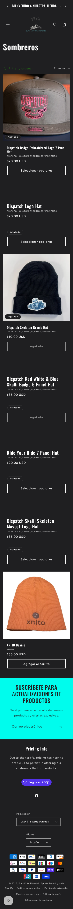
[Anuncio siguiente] (66, 6)
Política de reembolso (28, 888)
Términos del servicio (27, 894)
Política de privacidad (56, 888)
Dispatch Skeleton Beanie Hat (27, 327)
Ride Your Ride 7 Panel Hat (33, 453)
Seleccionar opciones (37, 170)
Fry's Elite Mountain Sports (33, 883)
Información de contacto (38, 900)
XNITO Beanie (16, 645)
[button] (8, 24)
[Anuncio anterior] (7, 6)
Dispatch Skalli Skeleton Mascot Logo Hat (30, 523)
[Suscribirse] (60, 726)
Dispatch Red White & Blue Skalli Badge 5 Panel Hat (33, 381)
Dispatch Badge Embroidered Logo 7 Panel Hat (36, 150)
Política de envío (52, 894)
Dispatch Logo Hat (24, 206)
